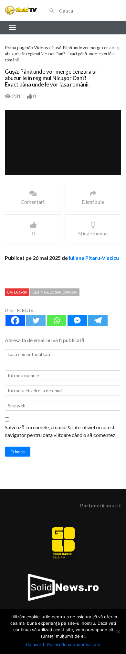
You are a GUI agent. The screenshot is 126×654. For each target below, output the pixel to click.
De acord (35, 644)
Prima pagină (18, 47)
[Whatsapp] (56, 320)
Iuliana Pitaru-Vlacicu (94, 258)
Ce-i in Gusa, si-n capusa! (54, 292)
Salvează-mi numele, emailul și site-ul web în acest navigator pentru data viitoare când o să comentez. (60, 431)
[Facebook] (15, 320)
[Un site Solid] (21, 10)
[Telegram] (98, 320)
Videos (41, 47)
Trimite (17, 451)
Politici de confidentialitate (73, 644)
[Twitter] (36, 320)
